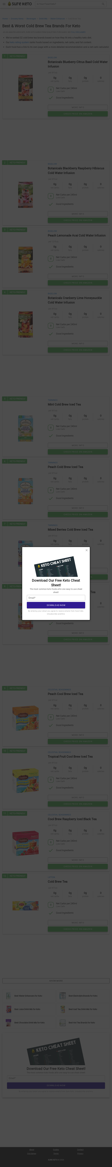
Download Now (56, 605)
